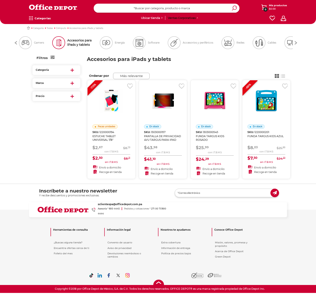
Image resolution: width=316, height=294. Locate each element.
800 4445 (114, 208)
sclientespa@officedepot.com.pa (120, 204)
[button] (16, 43)
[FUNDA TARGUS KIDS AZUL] (266, 95)
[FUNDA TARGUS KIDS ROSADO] (214, 95)
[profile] (283, 18)
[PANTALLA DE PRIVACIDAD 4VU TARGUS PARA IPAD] (163, 95)
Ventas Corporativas (182, 18)
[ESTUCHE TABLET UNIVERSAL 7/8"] (111, 95)
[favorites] (272, 18)
